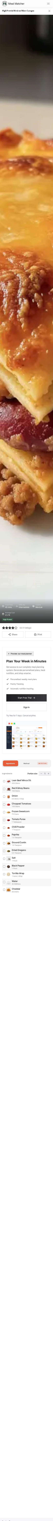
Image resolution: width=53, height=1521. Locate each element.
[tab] (42, 763)
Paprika (15, 834)
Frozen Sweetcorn (21, 811)
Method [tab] (26, 763)
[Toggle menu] (48, 3)
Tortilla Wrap (18, 873)
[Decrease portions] (41, 773)
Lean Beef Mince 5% (21, 780)
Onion (15, 795)
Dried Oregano (19, 850)
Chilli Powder (18, 827)
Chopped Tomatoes (21, 803)
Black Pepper (18, 865)
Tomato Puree (18, 819)
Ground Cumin (19, 842)
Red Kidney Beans (20, 788)
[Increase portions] (48, 773)
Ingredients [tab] (10, 763)
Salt (14, 857)
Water (15, 881)
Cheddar (16, 889)
